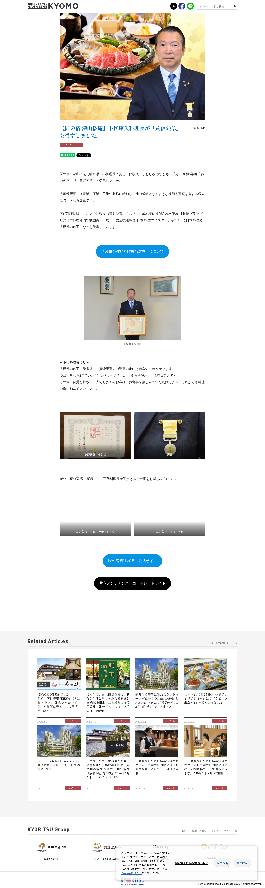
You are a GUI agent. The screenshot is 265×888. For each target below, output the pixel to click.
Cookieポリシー (131, 873)
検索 (235, 6)
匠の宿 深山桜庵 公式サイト (132, 561)
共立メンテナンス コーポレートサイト (132, 583)
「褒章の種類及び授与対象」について (132, 251)
